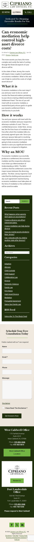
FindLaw (17, 539)
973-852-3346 (19, 442)
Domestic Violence (12, 284)
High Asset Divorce (12, 294)
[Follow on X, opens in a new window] (17, 525)
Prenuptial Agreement (13, 301)
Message (5, 378)
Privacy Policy (23, 535)
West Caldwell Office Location (17, 452)
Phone (4, 368)
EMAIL (18, 12)
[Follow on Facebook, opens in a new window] (11, 525)
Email (5, 357)
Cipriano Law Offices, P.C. (17, 52)
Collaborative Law (11, 277)
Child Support (10, 274)
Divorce (8, 55)
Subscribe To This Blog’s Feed (16, 316)
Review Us (17, 480)
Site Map (15, 535)
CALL (29, 12)
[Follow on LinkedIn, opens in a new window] (22, 525)
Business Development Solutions (16, 537)
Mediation (8, 298)
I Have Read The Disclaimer (16, 408)
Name (4, 347)
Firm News (9, 291)
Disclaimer (6, 403)
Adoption (8, 264)
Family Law (14, 55)
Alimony (8, 267)
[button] (5, 11)
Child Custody (10, 271)
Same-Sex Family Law (13, 304)
